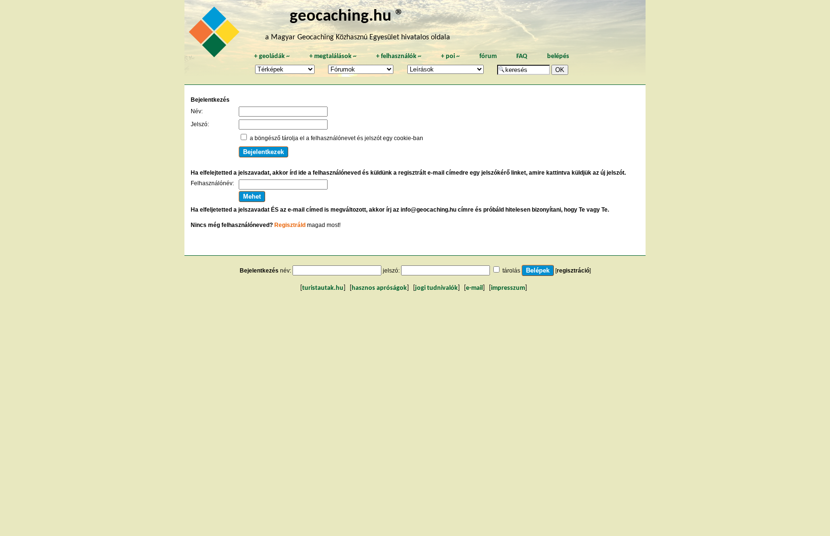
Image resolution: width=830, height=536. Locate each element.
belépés (558, 56)
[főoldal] (215, 34)
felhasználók (398, 56)
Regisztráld (289, 225)
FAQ (521, 56)
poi (450, 56)
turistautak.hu (322, 288)
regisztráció (573, 270)
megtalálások (333, 56)
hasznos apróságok (379, 288)
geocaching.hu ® (347, 16)
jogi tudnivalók (436, 288)
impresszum (508, 288)
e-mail (474, 288)
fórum (488, 56)
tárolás (511, 270)
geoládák (272, 56)
